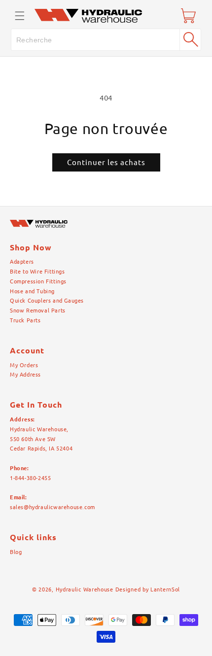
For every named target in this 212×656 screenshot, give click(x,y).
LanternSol (165, 589)
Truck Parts (25, 320)
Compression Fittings (38, 281)
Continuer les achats (106, 162)
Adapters (22, 262)
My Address (25, 375)
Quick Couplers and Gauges (47, 301)
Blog (16, 552)
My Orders (24, 365)
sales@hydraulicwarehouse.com (52, 507)
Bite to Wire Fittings (37, 272)
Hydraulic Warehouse (84, 589)
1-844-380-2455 (30, 478)
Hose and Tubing (32, 291)
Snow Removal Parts (38, 310)
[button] (20, 16)
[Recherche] (190, 39)
